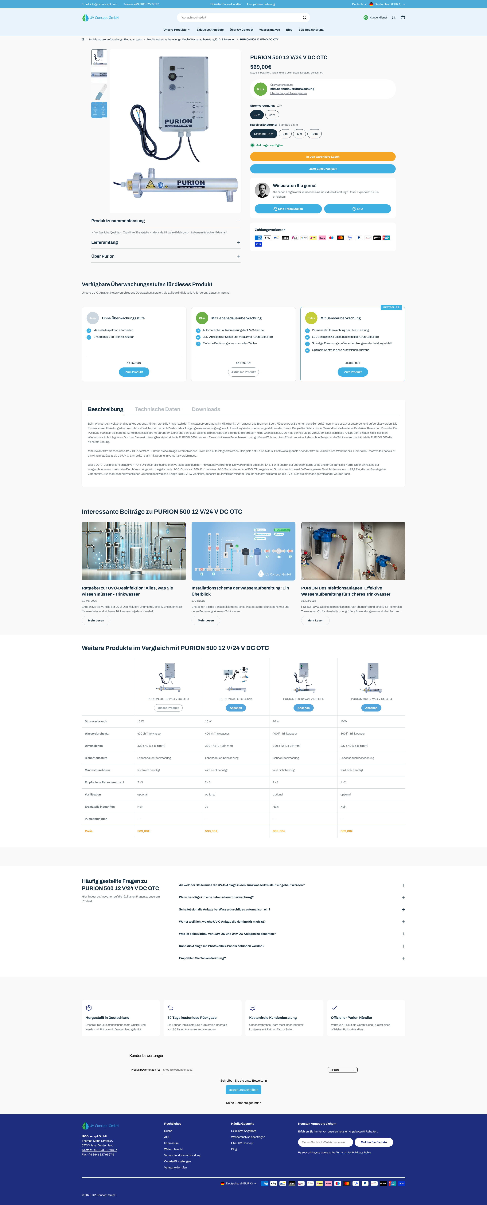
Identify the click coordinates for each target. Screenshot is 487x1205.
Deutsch (357, 4)
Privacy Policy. (363, 1152)
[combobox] (243, 17)
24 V (272, 114)
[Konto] (394, 17)
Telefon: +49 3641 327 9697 (141, 4)
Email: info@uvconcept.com (99, 4)
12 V (257, 114)
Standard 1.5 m (263, 133)
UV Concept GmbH (104, 1195)
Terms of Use (344, 1152)
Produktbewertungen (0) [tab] (145, 1069)
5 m (299, 133)
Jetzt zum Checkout (323, 168)
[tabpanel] (243, 448)
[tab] (105, 410)
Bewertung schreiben (243, 1089)
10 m (314, 133)
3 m (285, 133)
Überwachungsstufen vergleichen (288, 93)
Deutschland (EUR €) (388, 4)
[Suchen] (304, 17)
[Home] (83, 39)
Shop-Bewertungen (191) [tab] (178, 1069)
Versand (276, 72)
